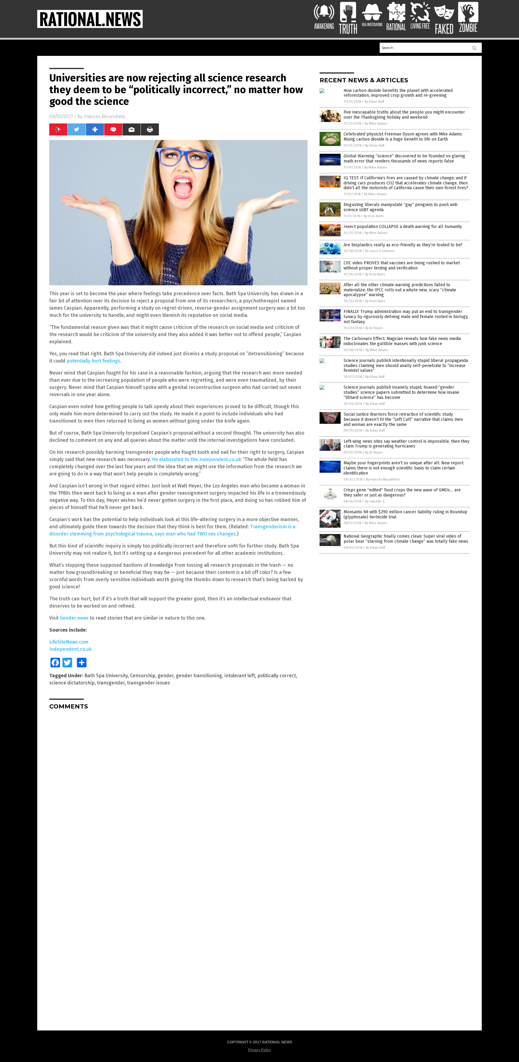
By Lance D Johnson (379, 251)
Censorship (142, 675)
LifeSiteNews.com (68, 642)
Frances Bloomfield (104, 116)
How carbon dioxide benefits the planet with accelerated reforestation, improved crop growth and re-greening (398, 93)
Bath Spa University (106, 675)
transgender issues (148, 683)
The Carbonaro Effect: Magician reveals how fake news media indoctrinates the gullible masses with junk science (402, 341)
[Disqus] (178, 790)
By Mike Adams (376, 124)
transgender (111, 683)
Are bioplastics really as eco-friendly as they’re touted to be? (403, 244)
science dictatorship (72, 683)
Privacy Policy (259, 1050)
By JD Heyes (374, 328)
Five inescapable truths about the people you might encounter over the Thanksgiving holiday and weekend (404, 115)
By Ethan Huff (374, 102)
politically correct (276, 675)
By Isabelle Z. (375, 501)
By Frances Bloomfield (382, 479)
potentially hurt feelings (93, 361)
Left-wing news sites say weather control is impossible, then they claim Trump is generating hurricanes (406, 444)
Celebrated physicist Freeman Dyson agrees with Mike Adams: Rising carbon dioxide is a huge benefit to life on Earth (403, 137)
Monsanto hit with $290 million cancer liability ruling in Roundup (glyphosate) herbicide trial (405, 514)
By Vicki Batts (374, 216)
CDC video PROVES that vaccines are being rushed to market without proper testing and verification (402, 265)
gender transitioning (199, 675)
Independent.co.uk (70, 649)
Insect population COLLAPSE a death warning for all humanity (403, 226)
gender (166, 675)
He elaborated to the (196, 459)
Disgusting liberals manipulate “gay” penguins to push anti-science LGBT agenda (401, 207)
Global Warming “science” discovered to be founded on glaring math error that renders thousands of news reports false (404, 158)
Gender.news (74, 618)
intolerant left (239, 675)
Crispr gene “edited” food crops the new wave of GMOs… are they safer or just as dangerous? (402, 492)
